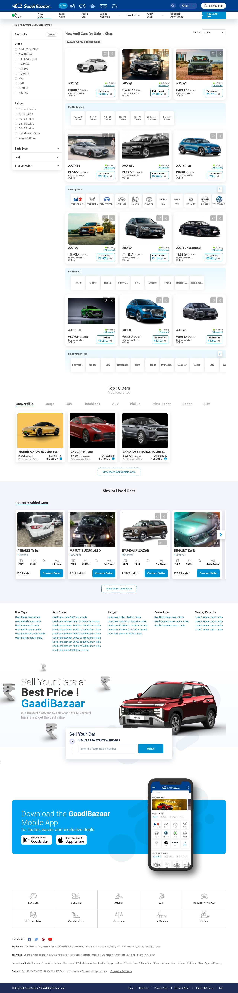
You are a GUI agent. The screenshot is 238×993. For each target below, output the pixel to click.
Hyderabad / (76, 955)
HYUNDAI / (79, 946)
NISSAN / (133, 946)
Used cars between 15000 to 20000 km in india (76, 629)
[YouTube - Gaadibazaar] (51, 939)
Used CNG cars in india (27, 625)
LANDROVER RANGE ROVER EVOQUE (148, 452)
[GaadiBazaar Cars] (63, 5)
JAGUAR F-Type (82, 452)
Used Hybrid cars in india (28, 629)
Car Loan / (37, 963)
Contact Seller (52, 573)
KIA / (108, 946)
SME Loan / (193, 963)
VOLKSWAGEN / (146, 946)
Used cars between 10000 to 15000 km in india (76, 625)
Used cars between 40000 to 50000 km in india (76, 646)
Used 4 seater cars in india (209, 621)
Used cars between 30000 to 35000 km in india (76, 638)
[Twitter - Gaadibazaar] (38, 939)
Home (16, 25)
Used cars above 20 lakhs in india (125, 633)
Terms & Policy (182, 988)
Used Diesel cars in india (28, 621)
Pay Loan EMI (212, 15)
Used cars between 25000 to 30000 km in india (76, 633)
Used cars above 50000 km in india (70, 650)
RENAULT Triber (28, 550)
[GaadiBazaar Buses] (103, 5)
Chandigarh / (108, 955)
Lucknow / (142, 955)
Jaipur (151, 955)
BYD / (114, 946)
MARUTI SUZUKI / (34, 946)
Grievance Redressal (121, 971)
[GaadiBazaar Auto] (114, 5)
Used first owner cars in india (169, 617)
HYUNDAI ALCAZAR (135, 550)
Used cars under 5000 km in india (69, 617)
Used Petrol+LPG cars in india (30, 633)
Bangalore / (40, 955)
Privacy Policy (161, 988)
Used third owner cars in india (169, 625)
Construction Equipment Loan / (109, 963)
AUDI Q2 (127, 83)
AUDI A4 (127, 247)
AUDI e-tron (183, 165)
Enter (151, 749)
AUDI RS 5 (74, 165)
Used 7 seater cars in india (209, 629)
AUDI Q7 (73, 83)
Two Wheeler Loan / (53, 963)
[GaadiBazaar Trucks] (83, 5)
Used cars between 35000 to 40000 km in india (76, 642)
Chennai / (29, 955)
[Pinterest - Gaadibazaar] (45, 939)
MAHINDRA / (49, 946)
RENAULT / (122, 946)
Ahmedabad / (122, 955)
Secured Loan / (179, 963)
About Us (143, 988)
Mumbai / (64, 955)
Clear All (51, 34)
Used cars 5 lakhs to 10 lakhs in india (127, 621)
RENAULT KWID (184, 550)
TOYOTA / (99, 946)
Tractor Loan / (132, 963)
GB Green (18, 15)
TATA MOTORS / (65, 946)
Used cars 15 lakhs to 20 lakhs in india (127, 629)
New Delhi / (53, 955)
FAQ (221, 988)
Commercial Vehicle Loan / (78, 963)
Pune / (133, 955)
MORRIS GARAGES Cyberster (38, 452)
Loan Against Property (210, 963)
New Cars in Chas (42, 25)
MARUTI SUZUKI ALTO (85, 550)
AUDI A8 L (128, 165)
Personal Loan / (162, 963)
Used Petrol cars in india (27, 617)
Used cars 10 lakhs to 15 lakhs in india (127, 625)
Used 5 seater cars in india (209, 625)
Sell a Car (85, 15)
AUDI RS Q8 (75, 330)
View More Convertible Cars (119, 471)
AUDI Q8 (73, 247)
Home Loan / (147, 963)
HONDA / (89, 946)
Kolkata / (87, 955)
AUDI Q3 (127, 330)
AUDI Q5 (181, 83)
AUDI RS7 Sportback (188, 247)
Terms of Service (204, 988)
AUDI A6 (181, 330)
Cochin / (97, 955)
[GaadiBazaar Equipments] (93, 5)
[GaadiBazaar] (31, 5)
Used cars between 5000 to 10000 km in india (75, 621)
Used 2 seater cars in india (209, 617)
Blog (130, 988)
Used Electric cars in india (28, 638)
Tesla (157, 946)
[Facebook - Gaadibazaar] (31, 939)
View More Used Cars (119, 588)
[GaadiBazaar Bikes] (73, 5)
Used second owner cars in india (171, 621)
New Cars (26, 25)
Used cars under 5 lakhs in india (124, 617)
